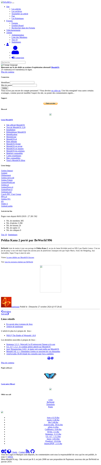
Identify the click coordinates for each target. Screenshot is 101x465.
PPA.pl (4, 196)
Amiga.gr (5, 185)
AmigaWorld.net (8, 182)
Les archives (17, 11)
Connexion (19, 58)
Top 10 (14, 40)
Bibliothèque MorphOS (16, 132)
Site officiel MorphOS (15, 125)
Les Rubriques (18, 18)
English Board (18, 25)
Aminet (4, 173)
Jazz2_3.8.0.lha (53, 439)
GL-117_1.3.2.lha (53, 436)
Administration (18, 35)
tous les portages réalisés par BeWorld (19, 262)
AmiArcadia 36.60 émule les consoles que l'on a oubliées (30, 354)
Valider (4, 88)
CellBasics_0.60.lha (53, 429)
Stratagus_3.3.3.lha (53, 434)
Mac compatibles (13, 158)
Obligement (6, 175)
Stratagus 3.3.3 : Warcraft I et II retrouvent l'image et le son (30, 344)
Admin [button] (9, 32)
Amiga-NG (6, 199)
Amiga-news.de (7, 178)
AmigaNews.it (7, 187)
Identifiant (5, 82)
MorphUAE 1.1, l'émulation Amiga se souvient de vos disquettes (33, 351)
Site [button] (7, 7)
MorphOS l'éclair (13, 144)
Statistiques (16, 42)
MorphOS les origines (15, 151)
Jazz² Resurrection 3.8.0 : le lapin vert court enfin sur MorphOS (32, 349)
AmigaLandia (6, 206)
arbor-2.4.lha (53, 427)
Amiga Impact (7, 171)
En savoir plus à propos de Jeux (19, 324)
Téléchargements (13, 30)
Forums (15, 23)
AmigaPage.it (6, 189)
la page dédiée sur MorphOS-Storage (20, 257)
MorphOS (55, 67)
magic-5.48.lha (53, 420)
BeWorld (50, 402)
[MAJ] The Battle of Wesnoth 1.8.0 (21, 335)
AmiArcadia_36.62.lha (53, 425)
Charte (14, 452)
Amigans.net (6, 192)
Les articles (16, 9)
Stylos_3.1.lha (53, 432)
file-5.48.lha (53, 422)
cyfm (50, 400)
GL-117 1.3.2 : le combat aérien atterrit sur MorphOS (28, 347)
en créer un (55, 90)
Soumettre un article (20, 14)
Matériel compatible (14, 153)
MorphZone (11, 137)
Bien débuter (11, 141)
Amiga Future (7, 180)
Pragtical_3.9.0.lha (53, 441)
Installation (10, 130)
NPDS (10, 457)
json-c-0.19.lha (53, 417)
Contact (22, 452)
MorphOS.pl (11, 139)
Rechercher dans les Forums (23, 28)
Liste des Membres (19, 37)
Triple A (4, 204)
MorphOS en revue (14, 146)
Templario (50, 404)
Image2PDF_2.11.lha (53, 443)
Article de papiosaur (14, 326)
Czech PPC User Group (11, 194)
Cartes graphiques (13, 156)
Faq (13, 16)
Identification (11, 134)
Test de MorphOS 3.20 (15, 127)
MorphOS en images (15, 148)
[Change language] (9, 65)
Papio (50, 407)
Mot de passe (6, 85)
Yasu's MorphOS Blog (15, 160)
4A (2, 201)
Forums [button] (9, 21)
